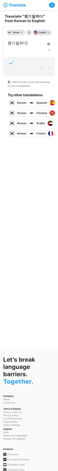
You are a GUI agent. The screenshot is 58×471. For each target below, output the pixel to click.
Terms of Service (12, 412)
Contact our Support (14, 438)
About (6, 399)
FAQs (6, 432)
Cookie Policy (10, 421)
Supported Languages (15, 435)
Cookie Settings (11, 425)
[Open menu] (52, 5)
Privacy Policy (11, 415)
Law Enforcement (12, 418)
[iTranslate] (14, 5)
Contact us (9, 402)
